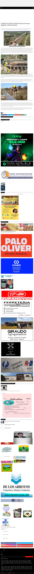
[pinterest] (25, 544)
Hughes (2, 566)
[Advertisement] (17, 15)
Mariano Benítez (23, 566)
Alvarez (12, 560)
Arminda (17, 560)
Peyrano (28, 567)
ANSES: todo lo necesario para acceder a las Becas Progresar (12, 421)
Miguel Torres (2, 567)
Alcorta (10, 560)
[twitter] (25, 543)
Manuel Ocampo (18, 566)
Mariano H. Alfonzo (27, 566)
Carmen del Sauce (29, 560)
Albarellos (7, 560)
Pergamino (26, 567)
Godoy (2, 564)
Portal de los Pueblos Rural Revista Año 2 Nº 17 (8, 231)
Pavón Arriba (22, 567)
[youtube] (9, 546)
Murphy (6, 567)
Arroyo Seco (20, 560)
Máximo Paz (9, 567)
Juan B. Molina (5, 566)
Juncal (8, 566)
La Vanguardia (11, 566)
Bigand (23, 560)
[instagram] (9, 544)
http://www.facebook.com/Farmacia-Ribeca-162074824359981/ (8, 527)
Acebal (2, 560)
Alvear (14, 560)
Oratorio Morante (12, 567)
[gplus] (25, 546)
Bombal (25, 560)
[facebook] (9, 543)
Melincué (31, 566)
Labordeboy (15, 566)
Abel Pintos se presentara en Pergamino (10, 424)
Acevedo (4, 560)
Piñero (31, 567)
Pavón (19, 567)
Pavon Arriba (16, 567)
